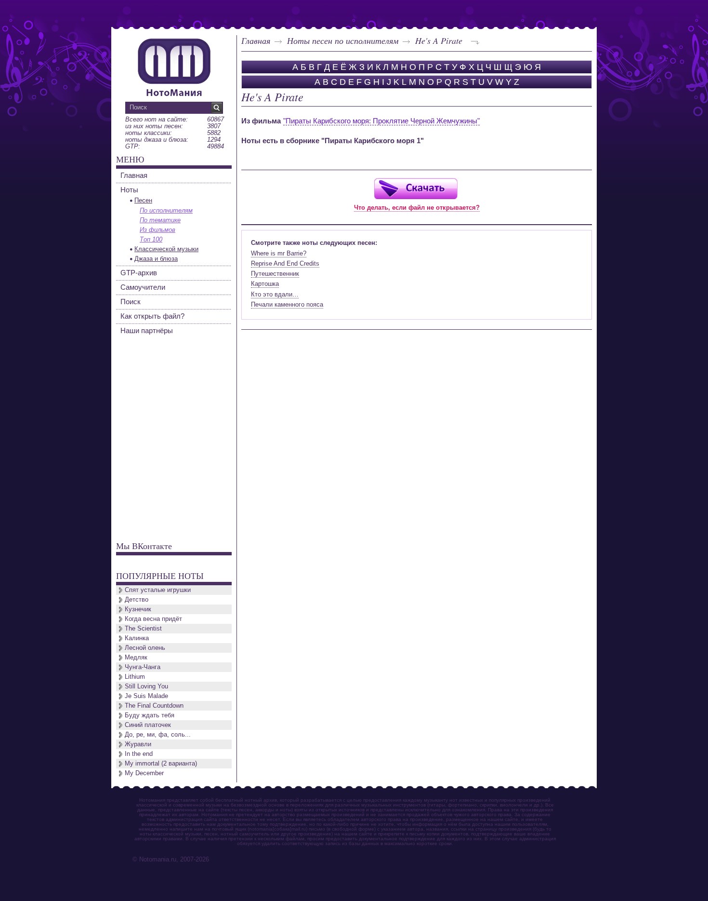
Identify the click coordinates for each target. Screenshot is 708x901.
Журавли (138, 744)
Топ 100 (151, 239)
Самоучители (142, 287)
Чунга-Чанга (142, 667)
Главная (255, 40)
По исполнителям (166, 210)
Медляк (136, 657)
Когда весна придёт (153, 618)
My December (144, 773)
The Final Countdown (154, 705)
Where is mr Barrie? (278, 253)
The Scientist (143, 628)
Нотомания (174, 66)
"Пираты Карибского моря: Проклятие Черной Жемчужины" (381, 121)
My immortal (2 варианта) (161, 763)
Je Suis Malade (146, 695)
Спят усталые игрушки (158, 589)
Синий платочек (148, 724)
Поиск (130, 301)
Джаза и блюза (156, 258)
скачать (415, 188)
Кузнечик (138, 609)
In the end (139, 753)
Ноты (129, 190)
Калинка (137, 638)
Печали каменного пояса (287, 304)
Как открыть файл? (152, 316)
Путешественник (275, 273)
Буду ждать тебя (149, 715)
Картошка (265, 283)
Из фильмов (157, 229)
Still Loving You (146, 686)
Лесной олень (145, 647)
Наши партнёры (146, 330)
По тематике (160, 220)
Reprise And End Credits (285, 263)
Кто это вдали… (275, 294)
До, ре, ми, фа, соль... (158, 734)
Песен (143, 200)
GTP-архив (138, 273)
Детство (136, 599)
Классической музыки (166, 249)
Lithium (135, 676)
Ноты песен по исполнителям (342, 40)
